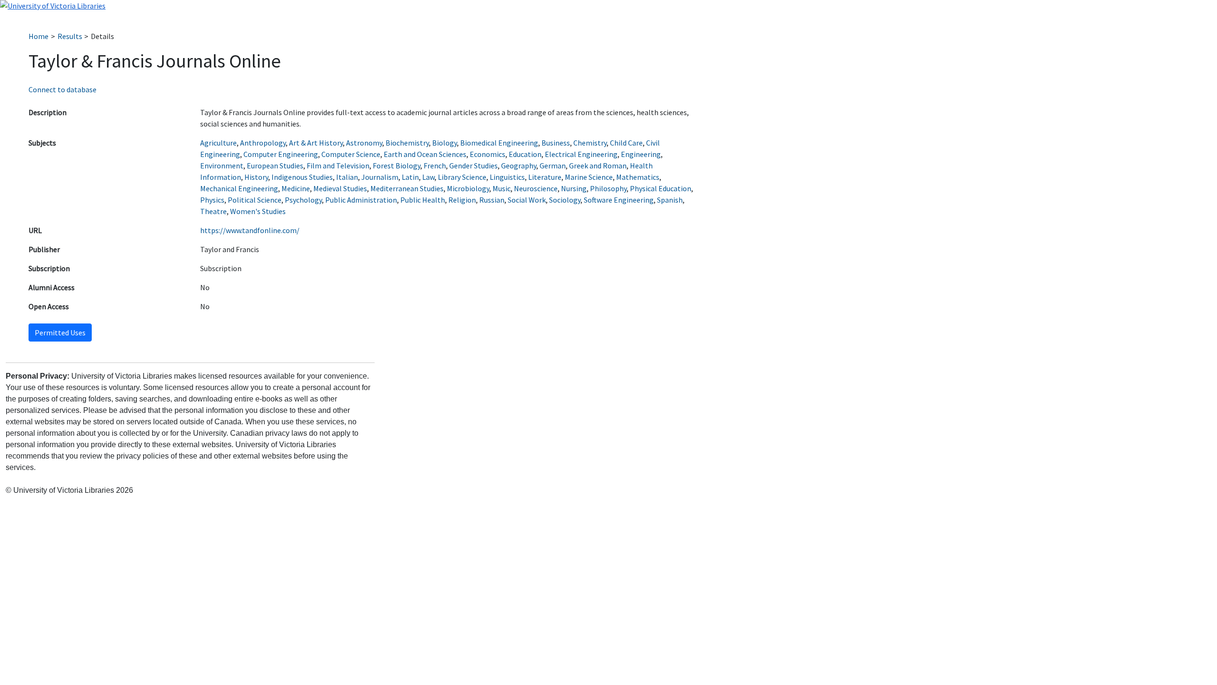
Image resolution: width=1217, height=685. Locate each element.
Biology (444, 142)
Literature (544, 177)
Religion (462, 200)
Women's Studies (258, 211)
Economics (487, 154)
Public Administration (361, 200)
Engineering (641, 154)
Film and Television (338, 165)
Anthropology (263, 142)
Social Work (527, 200)
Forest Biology (396, 165)
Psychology (303, 200)
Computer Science (350, 154)
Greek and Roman (598, 165)
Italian (347, 177)
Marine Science (589, 177)
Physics (212, 200)
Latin (410, 177)
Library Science (462, 177)
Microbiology (468, 188)
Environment (221, 165)
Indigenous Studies (302, 177)
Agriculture (218, 142)
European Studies (275, 165)
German (553, 165)
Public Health (422, 200)
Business (555, 142)
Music (502, 188)
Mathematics (637, 177)
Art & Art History (316, 142)
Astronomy (364, 142)
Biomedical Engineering (499, 142)
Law (428, 177)
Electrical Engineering (581, 154)
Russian (491, 200)
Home (38, 36)
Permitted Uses (60, 332)
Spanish (670, 200)
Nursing (574, 188)
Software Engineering (619, 200)
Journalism (379, 177)
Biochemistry (407, 142)
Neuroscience (536, 188)
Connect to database (63, 89)
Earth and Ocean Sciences (425, 154)
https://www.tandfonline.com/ (249, 230)
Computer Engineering (280, 154)
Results (70, 36)
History (256, 177)
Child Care (626, 142)
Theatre (213, 211)
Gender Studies (473, 165)
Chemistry (590, 142)
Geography (518, 165)
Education (525, 154)
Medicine (295, 188)
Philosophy (608, 188)
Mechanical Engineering (239, 188)
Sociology (564, 200)
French (435, 165)
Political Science (254, 200)
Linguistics (507, 177)
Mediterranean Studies (407, 188)
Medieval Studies (340, 188)
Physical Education (660, 188)
